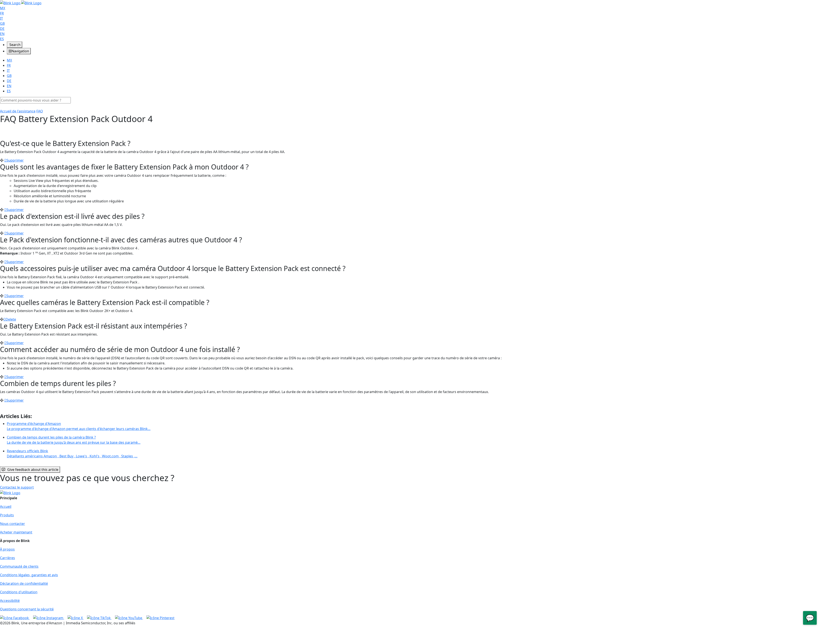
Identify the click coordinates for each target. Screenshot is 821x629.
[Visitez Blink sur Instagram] (48, 617)
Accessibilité (10, 600)
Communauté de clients (19, 566)
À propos (7, 549)
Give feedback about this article (32, 469)
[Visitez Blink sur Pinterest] (160, 617)
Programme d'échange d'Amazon (79, 426)
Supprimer (15, 160)
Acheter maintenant (16, 532)
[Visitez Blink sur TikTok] (99, 617)
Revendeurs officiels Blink (72, 453)
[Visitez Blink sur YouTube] (129, 617)
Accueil (5, 506)
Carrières (7, 557)
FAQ (39, 111)
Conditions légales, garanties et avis (29, 575)
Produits (7, 515)
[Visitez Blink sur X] (76, 617)
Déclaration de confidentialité (24, 583)
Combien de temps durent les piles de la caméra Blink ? (73, 440)
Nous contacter (12, 523)
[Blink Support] (20, 2)
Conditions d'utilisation (18, 592)
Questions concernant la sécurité (27, 609)
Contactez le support (17, 487)
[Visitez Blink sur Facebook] (15, 617)
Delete (11, 319)
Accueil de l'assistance (17, 111)
